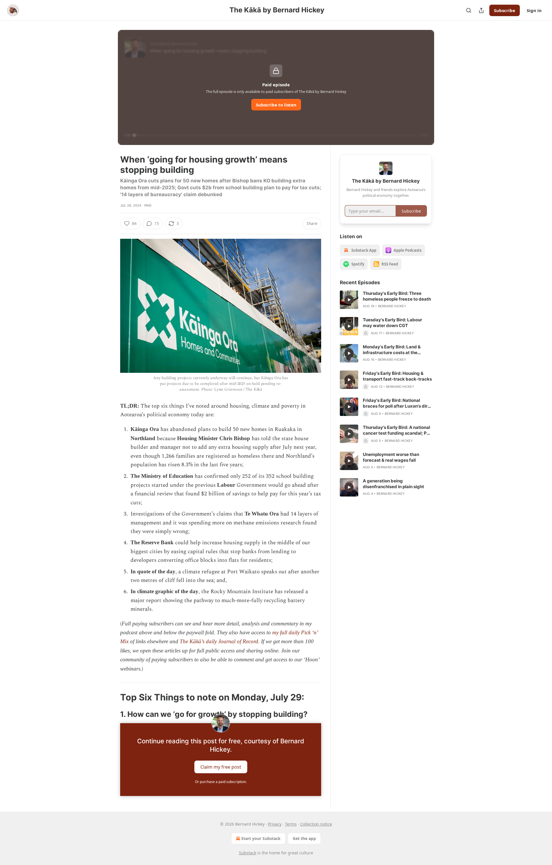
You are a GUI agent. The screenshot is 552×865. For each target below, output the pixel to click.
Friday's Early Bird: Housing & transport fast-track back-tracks (397, 376)
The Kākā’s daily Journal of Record (219, 641)
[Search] (468, 10)
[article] (386, 299)
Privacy (274, 824)
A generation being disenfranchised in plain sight (393, 483)
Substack (247, 853)
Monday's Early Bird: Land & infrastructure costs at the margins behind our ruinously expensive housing (393, 350)
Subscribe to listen (276, 105)
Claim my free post (220, 767)
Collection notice (316, 824)
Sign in (534, 10)
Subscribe (504, 10)
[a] (349, 299)
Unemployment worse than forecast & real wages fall (391, 457)
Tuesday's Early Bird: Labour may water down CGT (392, 322)
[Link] (112, 697)
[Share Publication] (481, 10)
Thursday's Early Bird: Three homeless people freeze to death (397, 296)
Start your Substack (261, 838)
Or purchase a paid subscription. (221, 781)
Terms (291, 824)
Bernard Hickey (392, 306)
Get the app (304, 838)
